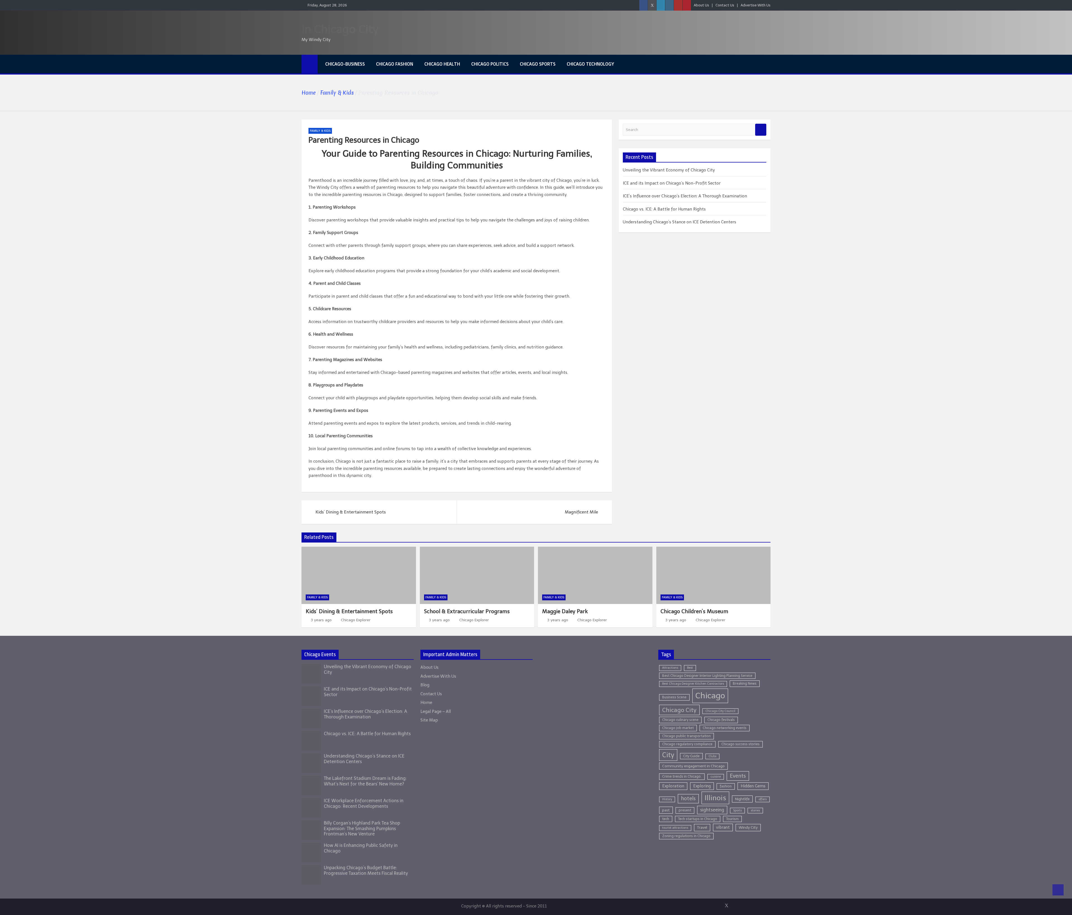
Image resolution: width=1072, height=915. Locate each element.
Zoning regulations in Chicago (686, 836)
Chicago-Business (345, 64)
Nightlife (742, 799)
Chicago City (679, 709)
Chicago (710, 696)
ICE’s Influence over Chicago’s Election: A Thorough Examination (685, 196)
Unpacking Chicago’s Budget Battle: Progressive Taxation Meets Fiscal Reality (366, 870)
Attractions (670, 668)
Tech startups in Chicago (697, 819)
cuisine (715, 776)
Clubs (712, 756)
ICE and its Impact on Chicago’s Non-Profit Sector (672, 183)
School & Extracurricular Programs (467, 611)
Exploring (702, 786)
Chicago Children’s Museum (694, 611)
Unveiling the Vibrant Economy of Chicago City (669, 170)
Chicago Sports (538, 64)
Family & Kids (320, 131)
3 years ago (321, 620)
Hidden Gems (753, 786)
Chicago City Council (720, 711)
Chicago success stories (740, 744)
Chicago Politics (490, 64)
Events (738, 776)
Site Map (429, 720)
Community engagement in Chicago (693, 766)
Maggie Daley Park (565, 611)
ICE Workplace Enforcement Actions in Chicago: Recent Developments (363, 803)
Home (426, 702)
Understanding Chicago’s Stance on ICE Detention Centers (679, 221)
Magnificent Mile (581, 512)
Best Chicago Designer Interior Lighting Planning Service (707, 675)
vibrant (723, 827)
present (685, 810)
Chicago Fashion (394, 64)
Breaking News (745, 683)
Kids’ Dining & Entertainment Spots (350, 512)
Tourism (732, 819)
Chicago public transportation (686, 736)
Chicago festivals (721, 720)
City (668, 755)
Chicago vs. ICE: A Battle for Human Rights (664, 209)
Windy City (748, 827)
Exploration (673, 786)
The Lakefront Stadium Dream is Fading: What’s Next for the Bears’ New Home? (365, 781)
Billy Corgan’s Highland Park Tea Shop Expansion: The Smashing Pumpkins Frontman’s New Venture (362, 828)
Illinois (715, 798)
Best (690, 668)
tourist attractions (675, 828)
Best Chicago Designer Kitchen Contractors (693, 683)
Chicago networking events (724, 728)
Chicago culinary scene (680, 720)
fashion (726, 786)
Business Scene (674, 697)
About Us (701, 5)
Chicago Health (442, 64)
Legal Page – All (435, 711)
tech (665, 819)
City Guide (691, 756)
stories (755, 810)
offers (762, 799)
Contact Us (725, 5)
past (666, 810)
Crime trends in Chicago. (682, 776)
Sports (737, 810)
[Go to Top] (1058, 889)
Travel (702, 827)
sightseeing (712, 810)
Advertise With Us (755, 5)
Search (760, 130)
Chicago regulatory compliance (687, 744)
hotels (688, 798)
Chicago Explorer (355, 620)
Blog (424, 684)
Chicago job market (678, 728)
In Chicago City (340, 29)
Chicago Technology (590, 64)
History (667, 799)
